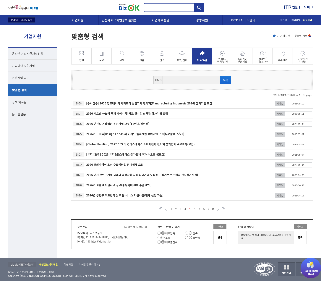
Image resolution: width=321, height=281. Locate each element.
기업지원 (78, 20)
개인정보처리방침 (48, 264)
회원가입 (295, 20)
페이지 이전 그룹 (166, 209)
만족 (195, 233)
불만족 (196, 238)
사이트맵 (286, 273)
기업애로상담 (160, 20)
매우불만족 (171, 242)
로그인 (283, 20)
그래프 (220, 226)
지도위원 (307, 20)
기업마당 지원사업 (23, 65)
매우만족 (170, 233)
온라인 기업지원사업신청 (27, 53)
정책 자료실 (19, 102)
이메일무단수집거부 (90, 264)
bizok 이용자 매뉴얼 (22, 264)
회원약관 (68, 264)
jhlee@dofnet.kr (100, 241)
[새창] (23, 7)
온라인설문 (19, 114)
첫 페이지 (161, 209)
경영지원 (202, 20)
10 (213, 209)
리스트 (300, 226)
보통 (167, 238)
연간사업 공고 (20, 77)
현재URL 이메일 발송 (22, 20)
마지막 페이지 (223, 209)
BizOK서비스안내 (243, 20)
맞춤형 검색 (19, 90)
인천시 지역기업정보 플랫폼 (119, 20)
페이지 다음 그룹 (219, 209)
